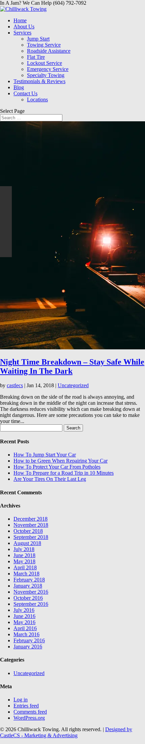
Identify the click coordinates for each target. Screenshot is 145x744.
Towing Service (44, 45)
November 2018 (30, 525)
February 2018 (29, 579)
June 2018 (24, 555)
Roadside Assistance (48, 51)
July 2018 (23, 549)
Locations (37, 99)
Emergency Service (47, 69)
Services (22, 32)
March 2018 (26, 573)
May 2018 (24, 561)
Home (20, 20)
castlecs (15, 385)
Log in (20, 699)
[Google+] (6, 216)
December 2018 (30, 519)
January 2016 (27, 646)
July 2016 (23, 610)
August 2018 (27, 543)
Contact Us (25, 93)
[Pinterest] (6, 239)
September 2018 (30, 537)
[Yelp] (6, 251)
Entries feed (26, 706)
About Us (23, 26)
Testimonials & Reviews (39, 81)
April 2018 (25, 567)
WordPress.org (29, 718)
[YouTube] (6, 227)
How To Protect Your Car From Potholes (56, 467)
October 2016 (28, 598)
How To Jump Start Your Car (44, 454)
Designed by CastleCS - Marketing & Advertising (66, 732)
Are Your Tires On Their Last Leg (49, 479)
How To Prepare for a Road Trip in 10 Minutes (63, 473)
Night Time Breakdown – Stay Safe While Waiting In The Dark (72, 366)
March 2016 (26, 634)
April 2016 (25, 628)
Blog (18, 87)
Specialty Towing (45, 75)
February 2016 (29, 640)
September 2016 (30, 604)
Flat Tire (36, 57)
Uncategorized (73, 385)
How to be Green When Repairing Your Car (60, 461)
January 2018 (27, 586)
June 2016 (24, 616)
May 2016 (24, 622)
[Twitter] (6, 204)
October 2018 (28, 531)
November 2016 (30, 592)
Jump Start (38, 39)
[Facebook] (6, 192)
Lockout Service (44, 63)
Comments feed (30, 712)
